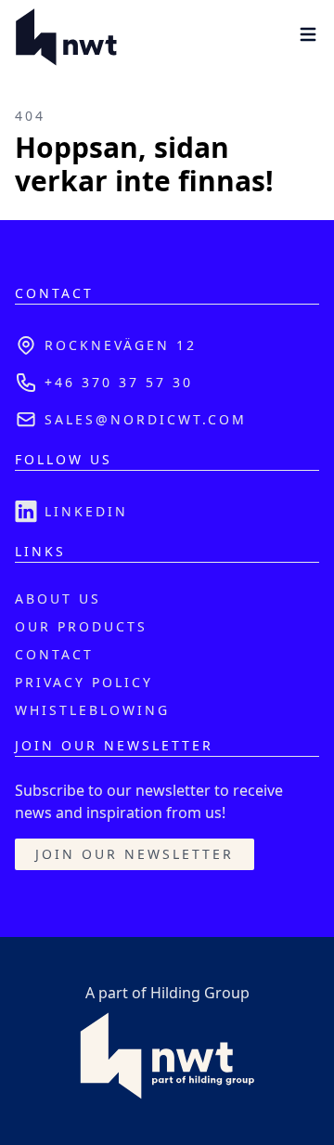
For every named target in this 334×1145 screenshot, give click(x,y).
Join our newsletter (134, 854)
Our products (81, 626)
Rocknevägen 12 (121, 345)
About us (58, 598)
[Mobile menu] (308, 34)
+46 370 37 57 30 (119, 382)
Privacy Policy (84, 682)
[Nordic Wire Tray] (66, 37)
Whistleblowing (92, 710)
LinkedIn (86, 511)
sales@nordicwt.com (146, 419)
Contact (54, 654)
